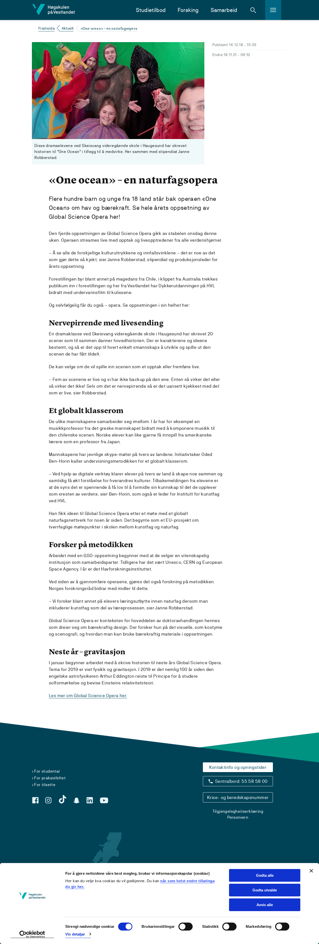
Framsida (46, 28)
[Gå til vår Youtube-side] (104, 800)
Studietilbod (151, 10)
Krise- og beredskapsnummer (237, 797)
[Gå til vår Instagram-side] (48, 800)
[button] (253, 10)
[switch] (185, 927)
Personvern (237, 817)
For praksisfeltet (50, 778)
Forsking (188, 10)
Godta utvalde (264, 890)
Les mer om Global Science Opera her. (88, 695)
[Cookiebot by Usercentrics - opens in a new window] (32, 934)
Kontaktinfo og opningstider (237, 767)
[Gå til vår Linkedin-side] (89, 800)
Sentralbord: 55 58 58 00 (241, 781)
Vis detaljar (75, 934)
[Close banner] (311, 870)
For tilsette (44, 784)
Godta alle (265, 875)
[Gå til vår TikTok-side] (62, 799)
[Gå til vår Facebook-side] (35, 800)
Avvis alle (264, 905)
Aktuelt (68, 28)
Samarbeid (224, 10)
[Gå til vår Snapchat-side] (76, 800)
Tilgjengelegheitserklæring (238, 811)
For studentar (47, 771)
